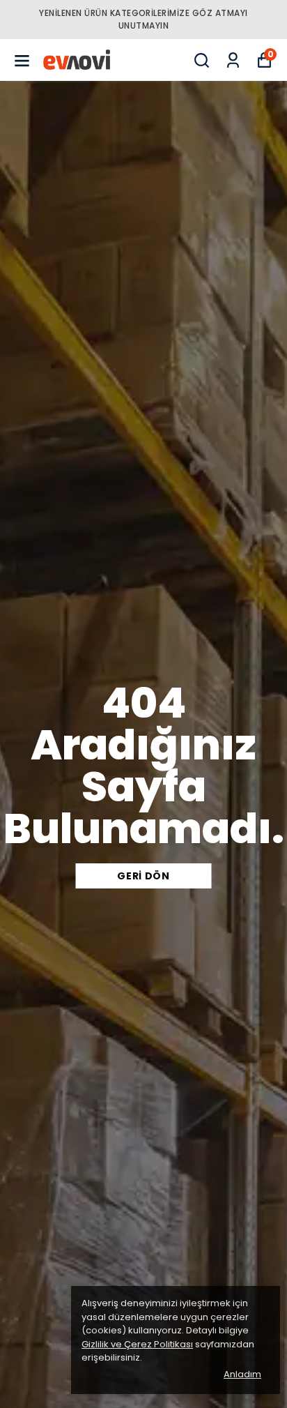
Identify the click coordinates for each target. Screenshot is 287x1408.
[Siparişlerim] (233, 60)
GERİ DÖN (143, 876)
